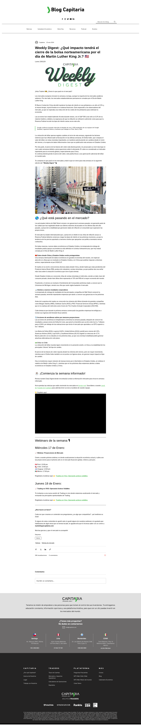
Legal (25, 680)
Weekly (38, 538)
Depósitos (52, 685)
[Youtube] (71, 19)
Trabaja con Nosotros (30, 683)
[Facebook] (62, 19)
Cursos (101, 672)
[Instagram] (65, 19)
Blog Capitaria (67, 10)
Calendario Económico (106, 680)
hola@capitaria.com (71, 627)
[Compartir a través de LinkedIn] (45, 549)
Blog (100, 676)
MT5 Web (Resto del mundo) (83, 680)
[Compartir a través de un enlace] (50, 549)
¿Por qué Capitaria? (30, 672)
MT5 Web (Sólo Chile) (80, 676)
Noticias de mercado (48, 543)
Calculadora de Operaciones (57, 681)
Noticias (37, 543)
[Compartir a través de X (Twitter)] (41, 549)
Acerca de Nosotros (30, 676)
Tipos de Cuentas (54, 672)
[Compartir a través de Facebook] (36, 549)
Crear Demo (77, 683)
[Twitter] (68, 19)
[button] (72, 29)
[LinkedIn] (73, 19)
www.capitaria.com (97, 713)
